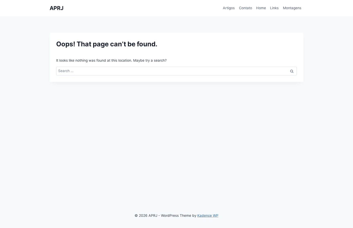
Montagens (292, 8)
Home (261, 8)
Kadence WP (207, 216)
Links (274, 8)
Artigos (229, 8)
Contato (245, 8)
